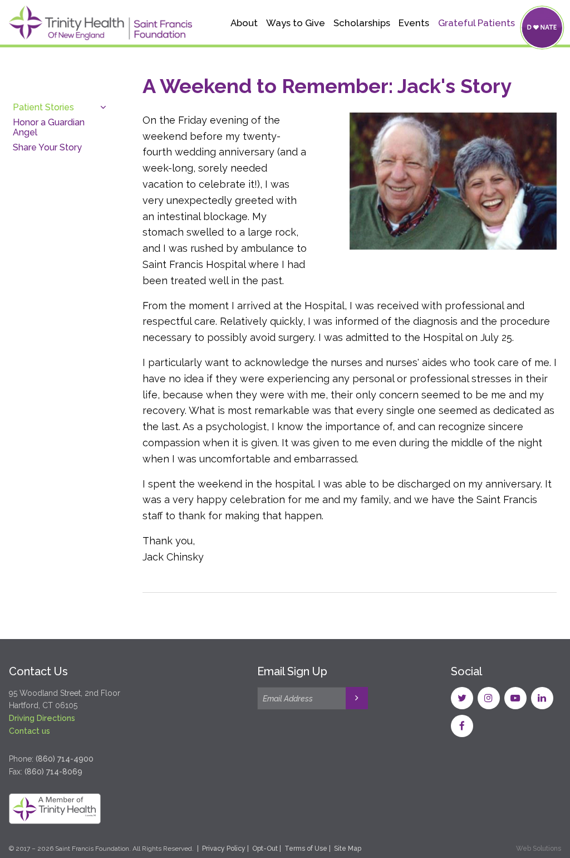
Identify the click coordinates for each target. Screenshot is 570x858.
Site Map (347, 848)
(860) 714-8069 (53, 771)
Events (414, 22)
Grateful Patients (476, 22)
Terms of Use (305, 848)
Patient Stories (43, 107)
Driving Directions (42, 718)
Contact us (29, 730)
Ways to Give (295, 22)
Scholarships (361, 22)
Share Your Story (47, 147)
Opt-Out (265, 848)
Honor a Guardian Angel (49, 127)
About (244, 22)
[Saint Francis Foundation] (100, 25)
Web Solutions (538, 848)
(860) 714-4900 (65, 758)
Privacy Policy (223, 848)
